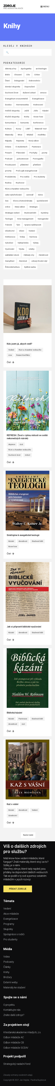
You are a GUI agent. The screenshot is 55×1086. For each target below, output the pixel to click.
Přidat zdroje (17, 889)
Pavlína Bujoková (38, 1080)
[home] (13, 6)
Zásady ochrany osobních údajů (17, 1075)
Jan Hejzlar (24, 1080)
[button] (45, 7)
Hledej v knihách (17, 45)
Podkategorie (14, 62)
